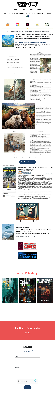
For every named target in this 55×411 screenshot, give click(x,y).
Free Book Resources (27, 162)
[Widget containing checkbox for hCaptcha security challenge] (27, 381)
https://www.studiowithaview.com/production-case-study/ (29, 235)
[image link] (27, 182)
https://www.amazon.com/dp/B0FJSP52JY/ (36, 42)
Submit (27, 387)
